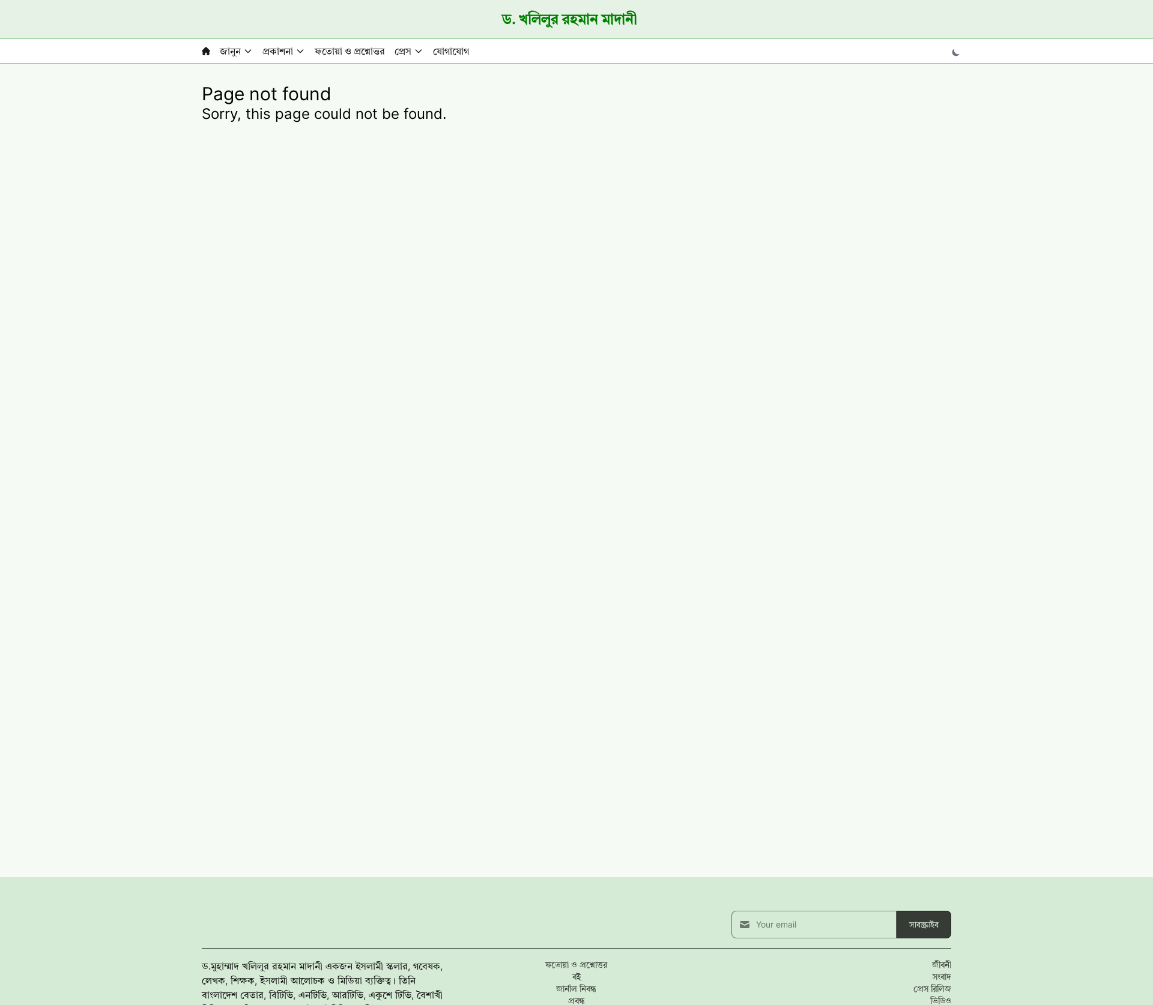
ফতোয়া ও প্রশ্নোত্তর (350, 51)
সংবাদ (942, 976)
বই (576, 976)
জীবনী (941, 964)
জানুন (230, 51)
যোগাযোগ (451, 51)
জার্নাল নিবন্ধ (576, 988)
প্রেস (403, 51)
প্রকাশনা (277, 51)
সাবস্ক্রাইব (924, 924)
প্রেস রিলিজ (932, 988)
